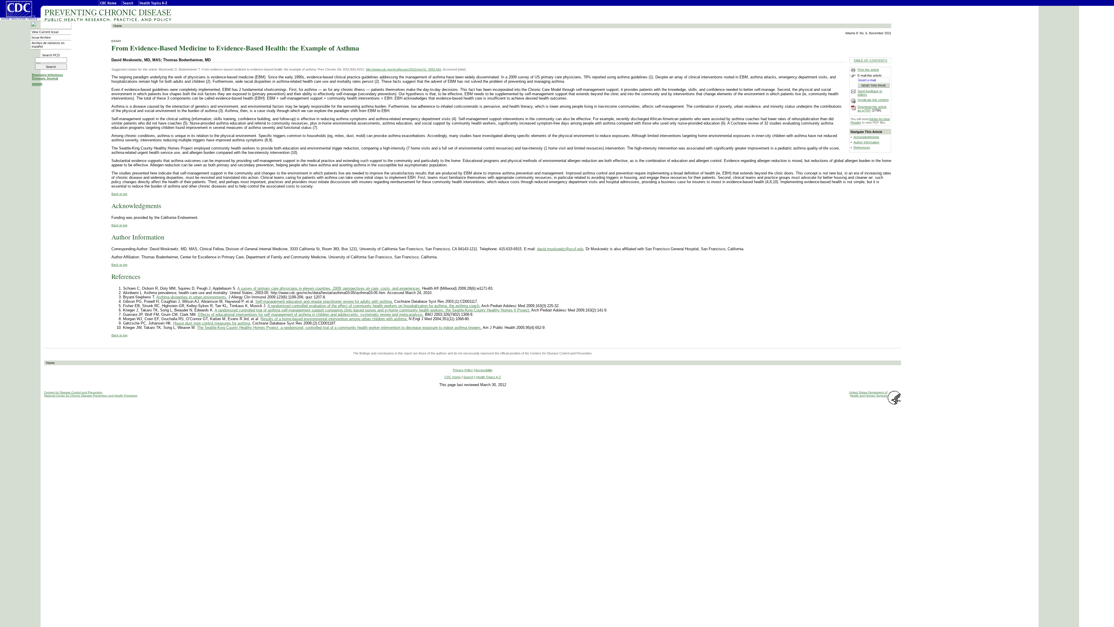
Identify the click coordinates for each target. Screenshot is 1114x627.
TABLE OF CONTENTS (870, 60)
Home (117, 26)
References (861, 147)
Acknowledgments (866, 137)
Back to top (119, 194)
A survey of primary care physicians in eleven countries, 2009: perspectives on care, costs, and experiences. (329, 288)
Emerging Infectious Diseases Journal (47, 76)
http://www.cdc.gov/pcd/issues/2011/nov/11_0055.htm (403, 69)
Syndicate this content (873, 100)
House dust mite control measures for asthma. (212, 323)
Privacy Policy (463, 370)
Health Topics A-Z (488, 377)
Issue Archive (41, 37)
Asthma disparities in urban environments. (191, 297)
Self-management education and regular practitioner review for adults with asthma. (324, 301)
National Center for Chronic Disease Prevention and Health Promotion (91, 395)
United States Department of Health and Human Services (868, 394)
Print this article (868, 69)
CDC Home (452, 377)
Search (51, 55)
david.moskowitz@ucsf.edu (560, 249)
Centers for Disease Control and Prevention (73, 392)
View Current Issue (45, 32)
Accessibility (484, 370)
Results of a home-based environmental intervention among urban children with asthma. (334, 319)
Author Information (866, 142)
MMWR (37, 84)
